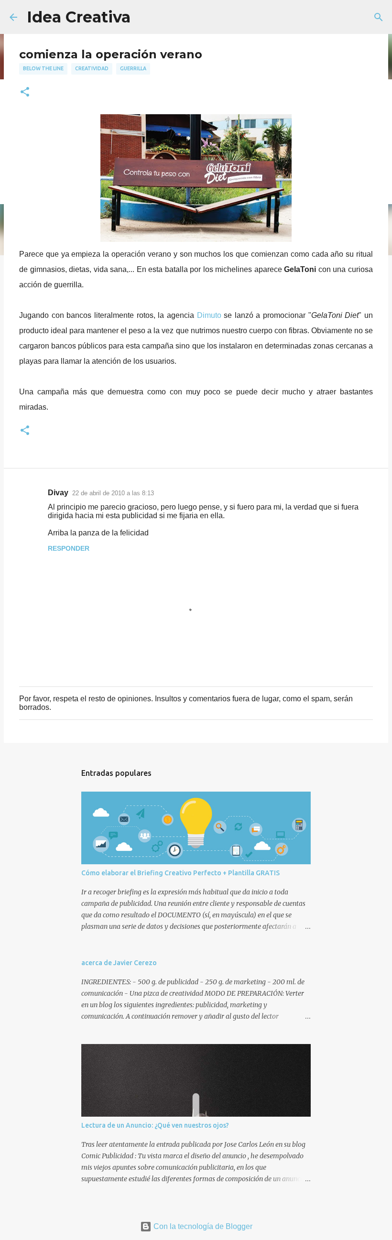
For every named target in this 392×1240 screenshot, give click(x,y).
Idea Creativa (79, 17)
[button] (25, 92)
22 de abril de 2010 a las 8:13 (113, 493)
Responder (68, 548)
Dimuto (210, 315)
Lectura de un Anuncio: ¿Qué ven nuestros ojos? (155, 1125)
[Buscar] (378, 17)
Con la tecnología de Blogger (202, 1226)
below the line (43, 68)
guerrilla (133, 68)
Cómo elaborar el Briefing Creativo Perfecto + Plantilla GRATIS (180, 873)
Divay (58, 493)
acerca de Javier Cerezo (119, 963)
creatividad (92, 68)
